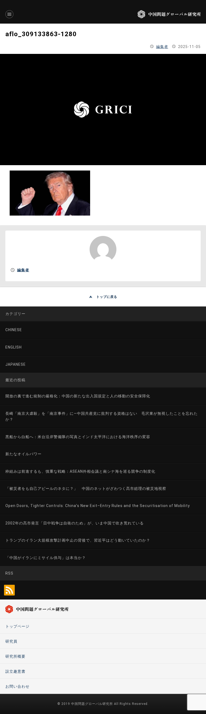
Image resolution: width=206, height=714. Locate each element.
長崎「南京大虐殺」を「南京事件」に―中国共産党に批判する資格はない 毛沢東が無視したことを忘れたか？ (101, 416)
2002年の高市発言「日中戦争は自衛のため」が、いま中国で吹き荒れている (74, 523)
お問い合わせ (17, 686)
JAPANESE (15, 364)
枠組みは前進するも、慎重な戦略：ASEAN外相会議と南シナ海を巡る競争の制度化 (80, 471)
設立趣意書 (15, 671)
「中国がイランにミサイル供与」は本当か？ (45, 558)
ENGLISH (13, 347)
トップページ (17, 626)
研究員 (11, 641)
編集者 (162, 47)
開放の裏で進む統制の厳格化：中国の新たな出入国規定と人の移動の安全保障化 (77, 396)
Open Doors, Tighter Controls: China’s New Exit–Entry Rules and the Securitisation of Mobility (97, 506)
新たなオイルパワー (23, 454)
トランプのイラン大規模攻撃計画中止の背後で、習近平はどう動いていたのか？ (77, 540)
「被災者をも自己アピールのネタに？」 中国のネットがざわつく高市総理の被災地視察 (85, 488)
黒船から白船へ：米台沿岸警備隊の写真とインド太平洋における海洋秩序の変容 (77, 437)
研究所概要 (15, 656)
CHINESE (13, 330)
